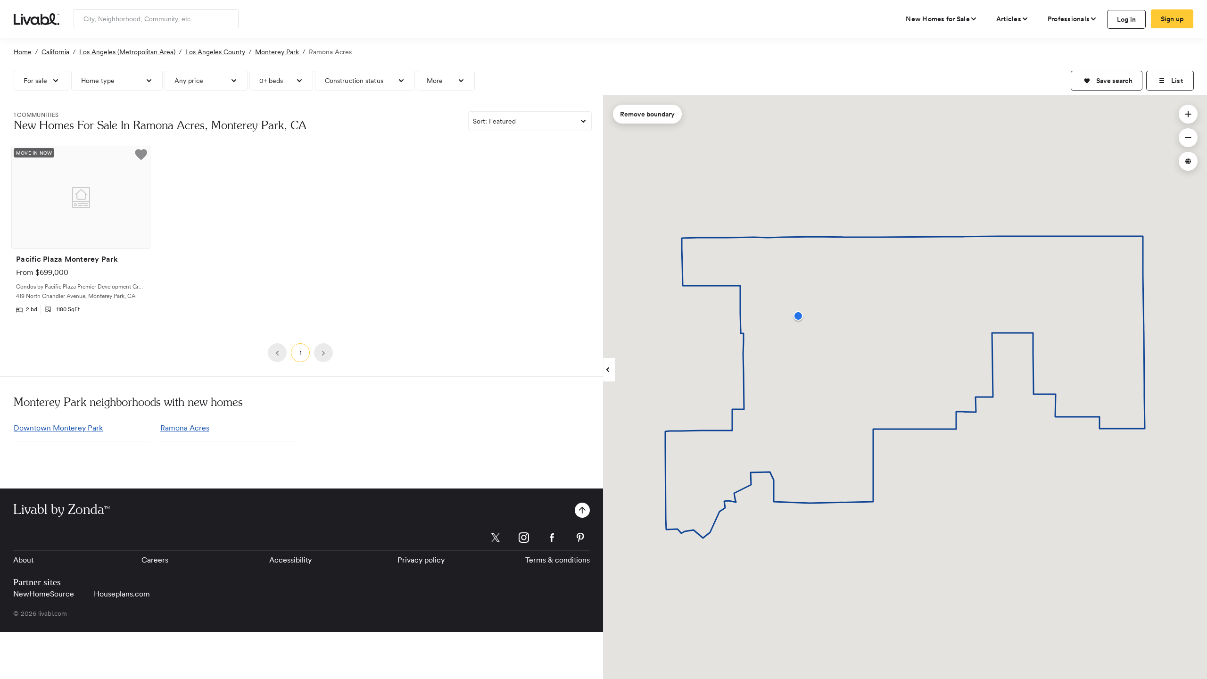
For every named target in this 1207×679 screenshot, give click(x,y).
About (23, 559)
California (55, 52)
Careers (154, 559)
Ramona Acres (184, 427)
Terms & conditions (557, 559)
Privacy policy (421, 559)
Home (23, 52)
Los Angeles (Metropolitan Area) (127, 52)
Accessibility (290, 559)
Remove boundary (647, 114)
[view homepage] (36, 18)
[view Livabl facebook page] (552, 539)
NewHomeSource (43, 593)
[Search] (228, 18)
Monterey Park (277, 52)
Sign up (1172, 19)
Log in (1126, 19)
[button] (1106, 80)
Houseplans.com (122, 593)
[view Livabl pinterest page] (580, 539)
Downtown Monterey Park (58, 427)
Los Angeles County (215, 52)
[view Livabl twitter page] (495, 539)
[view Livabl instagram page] (523, 539)
